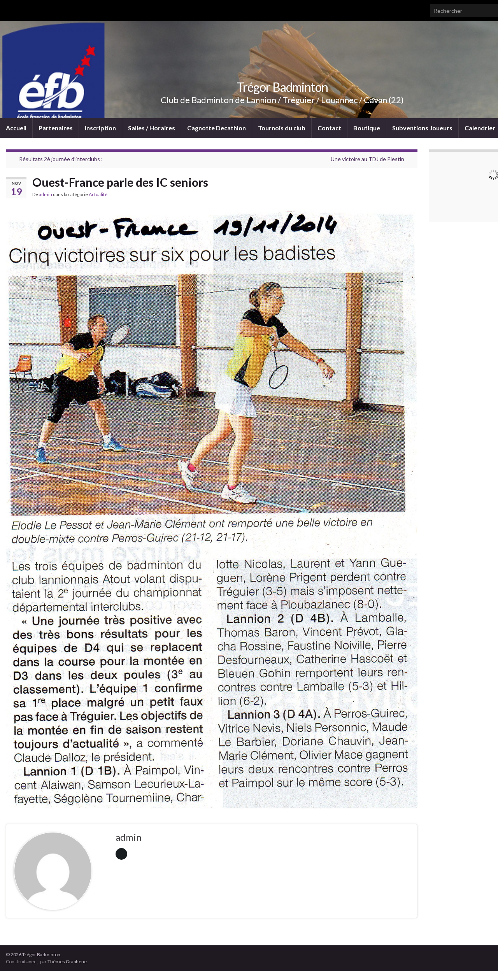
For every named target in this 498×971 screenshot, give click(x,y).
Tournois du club (281, 127)
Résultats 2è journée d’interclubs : (61, 159)
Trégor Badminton (282, 87)
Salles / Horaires (151, 127)
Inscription (100, 127)
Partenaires (56, 127)
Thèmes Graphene (67, 961)
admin (45, 194)
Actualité (98, 194)
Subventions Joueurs (422, 127)
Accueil (16, 127)
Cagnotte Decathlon (216, 127)
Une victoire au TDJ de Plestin (367, 159)
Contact (329, 127)
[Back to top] (480, 953)
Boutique (366, 127)
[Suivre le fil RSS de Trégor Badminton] (9, 8)
